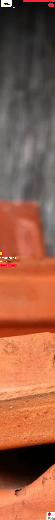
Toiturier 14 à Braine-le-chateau (14, 5)
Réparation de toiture (41, 4)
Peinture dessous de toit (38, 4)
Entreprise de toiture (34, 4)
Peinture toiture (22, 4)
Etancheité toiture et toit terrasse (30, 5)
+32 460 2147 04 (40, 1)
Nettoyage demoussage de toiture (18, 4)
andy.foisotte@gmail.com (48, 1)
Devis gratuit (50, 5)
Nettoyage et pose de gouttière (45, 4)
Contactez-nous (12, 265)
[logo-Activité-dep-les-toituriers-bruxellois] (6, 4)
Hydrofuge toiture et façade (26, 4)
